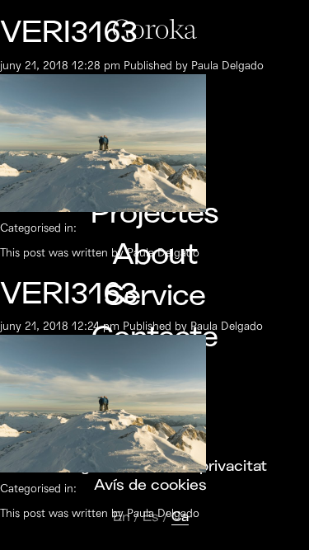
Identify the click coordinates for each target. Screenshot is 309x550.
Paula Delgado (227, 66)
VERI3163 (69, 32)
